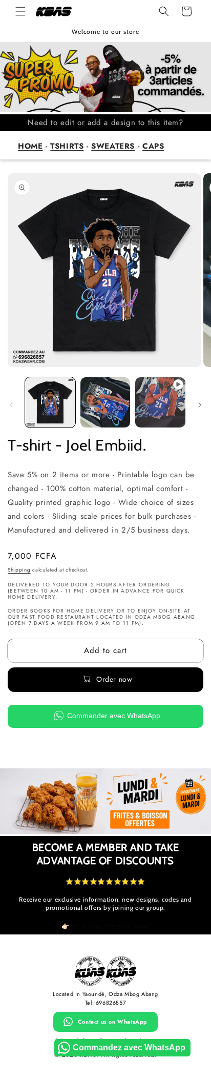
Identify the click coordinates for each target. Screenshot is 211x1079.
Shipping (19, 570)
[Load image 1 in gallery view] (50, 402)
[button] (20, 11)
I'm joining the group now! (110, 926)
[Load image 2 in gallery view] (105, 402)
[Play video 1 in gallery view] (160, 402)
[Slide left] (11, 405)
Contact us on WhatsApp (112, 1021)
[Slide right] (199, 405)
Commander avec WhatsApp (113, 715)
